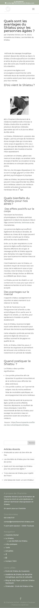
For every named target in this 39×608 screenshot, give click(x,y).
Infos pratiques (11, 544)
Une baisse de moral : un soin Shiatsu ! (19, 480)
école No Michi (10, 499)
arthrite (18, 223)
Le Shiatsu (9, 538)
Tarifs (7, 548)
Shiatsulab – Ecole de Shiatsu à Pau (19, 586)
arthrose (25, 223)
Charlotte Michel (13, 35)
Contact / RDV (11, 561)
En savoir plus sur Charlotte (15, 508)
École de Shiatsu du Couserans (17, 571)
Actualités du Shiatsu (12, 37)
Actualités (9, 551)
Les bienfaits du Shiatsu (18, 541)
